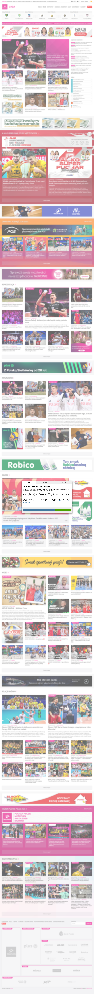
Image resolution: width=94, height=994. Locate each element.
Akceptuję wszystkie (60, 509)
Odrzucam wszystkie (29, 509)
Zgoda (29, 482)
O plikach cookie (62, 482)
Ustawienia (44, 482)
